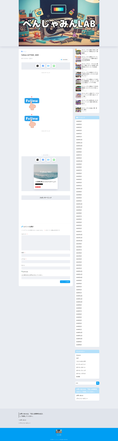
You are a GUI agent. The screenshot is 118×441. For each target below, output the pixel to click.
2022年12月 (79, 204)
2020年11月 (79, 274)
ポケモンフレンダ (81, 370)
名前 (23, 252)
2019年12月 (79, 295)
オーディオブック (81, 364)
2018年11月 (79, 335)
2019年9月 (79, 305)
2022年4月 (79, 222)
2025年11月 (79, 142)
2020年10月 (79, 277)
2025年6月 (79, 158)
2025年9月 (79, 149)
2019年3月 (79, 323)
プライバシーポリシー (82, 398)
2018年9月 (79, 341)
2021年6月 (79, 253)
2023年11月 (79, 188)
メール (23, 259)
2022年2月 (79, 228)
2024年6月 (79, 173)
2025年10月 (79, 145)
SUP (77, 358)
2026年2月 (79, 133)
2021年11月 (79, 237)
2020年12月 (79, 271)
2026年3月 (79, 130)
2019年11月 (79, 299)
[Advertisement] (45, 83)
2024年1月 (79, 185)
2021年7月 (79, 250)
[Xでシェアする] (37, 66)
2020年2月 (79, 289)
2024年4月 (79, 179)
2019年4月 (79, 320)
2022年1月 (79, 231)
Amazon (78, 355)
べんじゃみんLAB (81, 361)
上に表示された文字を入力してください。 (32, 275)
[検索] (97, 383)
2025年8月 (79, 152)
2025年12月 (79, 139)
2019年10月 (79, 302)
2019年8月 (79, 308)
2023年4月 (79, 201)
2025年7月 (79, 155)
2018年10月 (79, 338)
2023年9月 (79, 191)
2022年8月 (79, 213)
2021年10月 (79, 240)
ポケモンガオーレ (81, 367)
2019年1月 (79, 329)
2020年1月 (79, 292)
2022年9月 (79, 210)
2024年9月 (79, 164)
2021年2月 (79, 265)
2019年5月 (79, 317)
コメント (24, 234)
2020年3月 (79, 286)
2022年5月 (79, 219)
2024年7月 (79, 170)
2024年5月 (79, 176)
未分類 (78, 376)
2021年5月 (79, 256)
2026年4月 (79, 127)
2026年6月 (79, 121)
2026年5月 (79, 124)
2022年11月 (79, 207)
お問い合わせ (79, 395)
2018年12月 (79, 332)
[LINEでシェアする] (54, 66)
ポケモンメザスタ (81, 373)
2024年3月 (79, 182)
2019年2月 (79, 326)
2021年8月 (79, 247)
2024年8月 (79, 167)
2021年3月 (79, 262)
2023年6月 (79, 197)
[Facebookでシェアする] (43, 66)
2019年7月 (79, 311)
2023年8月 (79, 194)
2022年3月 (79, 225)
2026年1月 (79, 136)
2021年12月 (79, 234)
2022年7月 (79, 216)
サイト (23, 265)
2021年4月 (79, 259)
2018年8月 (79, 344)
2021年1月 (79, 268)
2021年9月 (79, 243)
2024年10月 (79, 161)
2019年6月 (79, 314)
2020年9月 (79, 280)
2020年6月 (79, 283)
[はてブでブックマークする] (48, 66)
